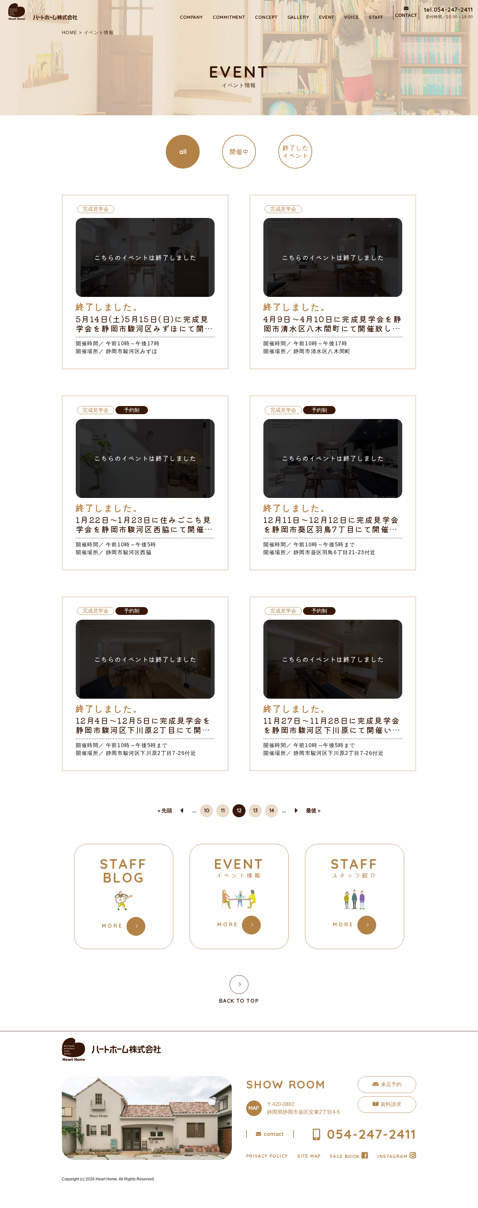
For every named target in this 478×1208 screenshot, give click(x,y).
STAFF (376, 17)
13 (255, 810)
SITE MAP (309, 1156)
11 (223, 810)
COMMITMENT (229, 17)
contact (274, 1134)
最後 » (313, 810)
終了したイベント (295, 151)
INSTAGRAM (392, 1156)
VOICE (351, 17)
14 (271, 810)
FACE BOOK (345, 1156)
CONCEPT (266, 17)
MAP (253, 1108)
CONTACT (406, 15)
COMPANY (191, 17)
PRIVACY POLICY (267, 1156)
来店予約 (391, 1084)
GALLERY (298, 17)
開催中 (239, 151)
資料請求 (390, 1104)
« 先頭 (165, 810)
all (183, 151)
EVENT (327, 17)
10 (206, 810)
